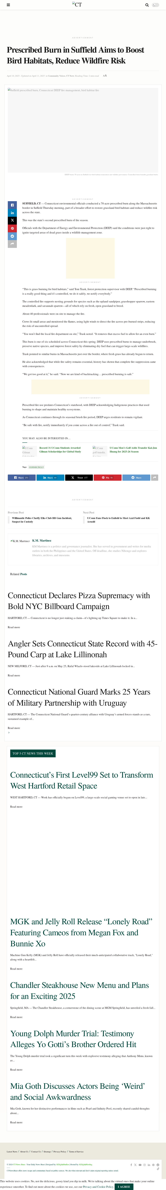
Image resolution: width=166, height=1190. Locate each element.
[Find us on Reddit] (158, 1165)
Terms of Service (76, 1151)
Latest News (12, 1151)
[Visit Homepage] (77, 5)
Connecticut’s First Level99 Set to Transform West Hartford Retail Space (81, 780)
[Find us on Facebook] (131, 1165)
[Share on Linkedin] (12, 213)
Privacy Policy (59, 1151)
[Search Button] (147, 5)
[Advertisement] (83, 22)
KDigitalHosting (85, 1164)
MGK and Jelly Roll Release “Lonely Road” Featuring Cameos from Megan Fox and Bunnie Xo (81, 932)
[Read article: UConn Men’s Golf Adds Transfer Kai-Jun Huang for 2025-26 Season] (100, 451)
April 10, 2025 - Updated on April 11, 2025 (26, 75)
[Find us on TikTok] (158, 1169)
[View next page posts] (8, 732)
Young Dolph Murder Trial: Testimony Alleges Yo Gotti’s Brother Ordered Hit (73, 1038)
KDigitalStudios (63, 1164)
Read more (14, 627)
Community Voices (56, 75)
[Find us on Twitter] (135, 1165)
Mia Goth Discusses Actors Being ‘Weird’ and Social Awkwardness (77, 1091)
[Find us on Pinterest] (153, 1165)
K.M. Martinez (41, 540)
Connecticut (36, 467)
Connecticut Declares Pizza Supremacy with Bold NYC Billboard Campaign (79, 600)
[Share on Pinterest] (12, 228)
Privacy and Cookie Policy (98, 1187)
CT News (70, 75)
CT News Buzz (19, 1164)
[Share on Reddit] (12, 236)
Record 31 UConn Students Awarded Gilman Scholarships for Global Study (60, 449)
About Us (24, 1151)
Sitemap (47, 1151)
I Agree (124, 1187)
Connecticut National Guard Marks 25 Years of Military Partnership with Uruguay (79, 697)
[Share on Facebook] (12, 205)
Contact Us (36, 1151)
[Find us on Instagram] (144, 1165)
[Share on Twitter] (12, 221)
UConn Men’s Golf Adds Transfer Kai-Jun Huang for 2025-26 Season (133, 449)
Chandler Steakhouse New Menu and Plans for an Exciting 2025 (79, 990)
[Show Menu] (8, 5)
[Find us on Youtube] (140, 1165)
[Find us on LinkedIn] (149, 1165)
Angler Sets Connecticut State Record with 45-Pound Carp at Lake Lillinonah (82, 648)
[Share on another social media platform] (12, 244)
